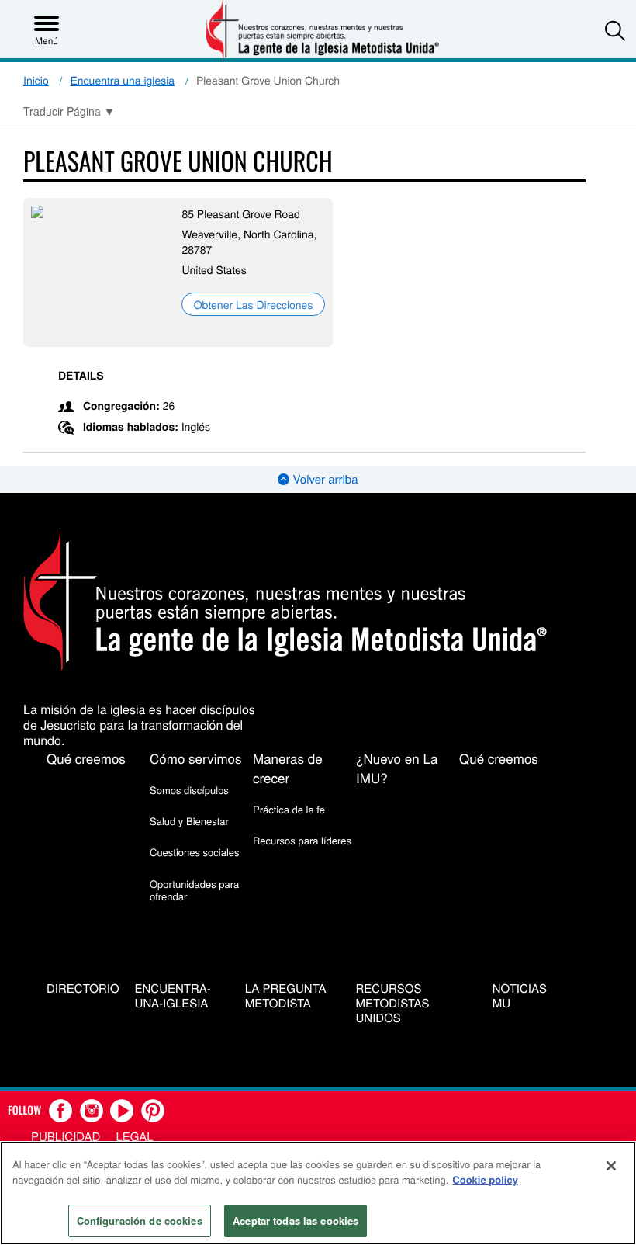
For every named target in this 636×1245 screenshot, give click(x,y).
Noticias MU (520, 996)
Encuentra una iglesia (123, 80)
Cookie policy (485, 1179)
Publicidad (65, 1137)
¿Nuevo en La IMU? (396, 767)
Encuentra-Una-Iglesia (173, 996)
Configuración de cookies (139, 1220)
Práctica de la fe (289, 809)
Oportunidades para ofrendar (194, 889)
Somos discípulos (189, 789)
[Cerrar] (611, 1166)
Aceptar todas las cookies (295, 1220)
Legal (134, 1137)
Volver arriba (323, 479)
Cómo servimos (196, 758)
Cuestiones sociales (195, 851)
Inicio (36, 80)
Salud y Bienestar (189, 820)
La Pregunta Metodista (286, 996)
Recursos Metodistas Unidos (393, 1003)
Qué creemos (86, 758)
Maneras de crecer (288, 767)
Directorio (83, 989)
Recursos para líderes (302, 840)
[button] (615, 30)
